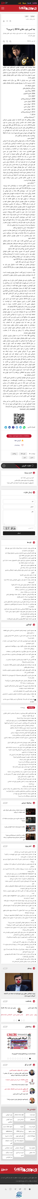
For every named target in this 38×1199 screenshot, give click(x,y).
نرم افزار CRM (20, 1131)
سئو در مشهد (32, 1131)
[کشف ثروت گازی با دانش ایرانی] (32, 1091)
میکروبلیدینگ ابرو (19, 1141)
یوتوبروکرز (32, 1119)
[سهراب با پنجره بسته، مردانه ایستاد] (32, 1082)
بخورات (22, 1127)
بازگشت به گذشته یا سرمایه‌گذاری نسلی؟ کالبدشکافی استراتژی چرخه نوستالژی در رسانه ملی (14, 837)
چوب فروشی (9, 1115)
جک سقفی (32, 1153)
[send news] (7, 21)
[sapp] (31, 1189)
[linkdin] (9, 427)
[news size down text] (10, 41)
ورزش (32, 16)
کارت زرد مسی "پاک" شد (27, 478)
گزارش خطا (18, 441)
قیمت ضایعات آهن (8, 1142)
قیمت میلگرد (9, 1153)
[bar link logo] (4, 3)
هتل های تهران (20, 1136)
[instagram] (11, 1189)
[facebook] (13, 427)
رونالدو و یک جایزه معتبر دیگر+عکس (24, 480)
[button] (24, 1020)
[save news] (10, 21)
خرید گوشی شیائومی (9, 1120)
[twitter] (17, 427)
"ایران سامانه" (25, 1184)
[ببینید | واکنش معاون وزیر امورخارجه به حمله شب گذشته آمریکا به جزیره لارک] (19, 982)
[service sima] (24, 3)
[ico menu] (3, 8)
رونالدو (14, 454)
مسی (31, 457)
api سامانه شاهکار (19, 1115)
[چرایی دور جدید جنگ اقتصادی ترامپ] (31, 1010)
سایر (27, 16)
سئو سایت (32, 1115)
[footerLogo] (25, 1169)
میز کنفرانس (9, 1157)
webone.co (9, 1131)
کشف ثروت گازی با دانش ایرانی (20, 1094)
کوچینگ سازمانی (19, 1148)
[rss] (7, 1189)
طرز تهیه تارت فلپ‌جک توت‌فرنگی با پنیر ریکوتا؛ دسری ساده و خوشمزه (18, 700)
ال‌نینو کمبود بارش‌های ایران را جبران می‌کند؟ (17, 1099)
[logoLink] (28, 8)
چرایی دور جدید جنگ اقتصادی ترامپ (17, 1008)
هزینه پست (32, 1127)
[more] (5, 803)
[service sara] (29, 3)
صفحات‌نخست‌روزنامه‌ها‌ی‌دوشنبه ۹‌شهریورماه (23, 1054)
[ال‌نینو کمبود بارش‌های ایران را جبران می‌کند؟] (32, 1100)
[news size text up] (4, 41)
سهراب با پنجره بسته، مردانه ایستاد (19, 1085)
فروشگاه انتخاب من (31, 1137)
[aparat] (26, 1189)
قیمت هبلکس (8, 1148)
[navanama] (34, 3)
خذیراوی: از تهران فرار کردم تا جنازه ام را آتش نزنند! (20, 483)
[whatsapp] (24, 427)
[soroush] (6, 427)
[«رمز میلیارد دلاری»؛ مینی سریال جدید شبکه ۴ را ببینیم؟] (30, 820)
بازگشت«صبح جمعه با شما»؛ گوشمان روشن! (14, 827)
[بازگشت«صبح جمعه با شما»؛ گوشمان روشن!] (30, 828)
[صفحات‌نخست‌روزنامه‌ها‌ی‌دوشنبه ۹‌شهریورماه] (19, 1041)
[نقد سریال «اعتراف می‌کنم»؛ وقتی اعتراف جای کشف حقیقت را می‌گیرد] (30, 811)
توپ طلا (23, 454)
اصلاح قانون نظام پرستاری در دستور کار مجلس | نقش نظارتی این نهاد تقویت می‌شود (15, 1074)
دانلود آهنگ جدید (7, 1127)
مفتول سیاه (32, 1148)
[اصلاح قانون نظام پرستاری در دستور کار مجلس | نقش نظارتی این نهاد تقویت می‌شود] (32, 1072)
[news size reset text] (7, 41)
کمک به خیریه (8, 1136)
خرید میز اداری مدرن (20, 1154)
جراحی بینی (21, 1119)
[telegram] (20, 427)
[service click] (19, 3)
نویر (25, 457)
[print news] (4, 21)
